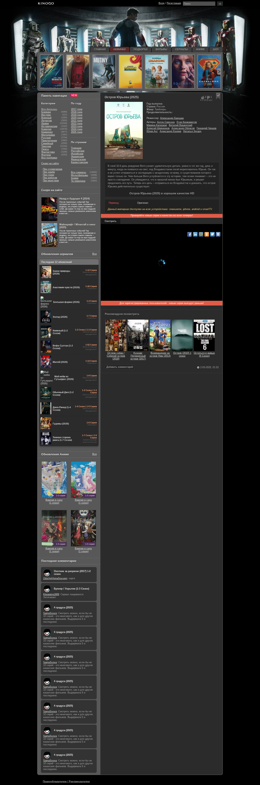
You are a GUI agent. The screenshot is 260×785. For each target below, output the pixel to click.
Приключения (49, 140)
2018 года (76, 112)
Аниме (74, 178)
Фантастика (48, 152)
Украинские (77, 156)
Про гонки (48, 174)
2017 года (76, 109)
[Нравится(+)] (202, 97)
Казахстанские (79, 162)
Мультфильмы (79, 175)
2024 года (76, 129)
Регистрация (174, 3)
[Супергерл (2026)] (209, 71)
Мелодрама (48, 134)
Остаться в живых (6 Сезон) (204, 354)
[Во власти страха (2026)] (51, 71)
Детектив (46, 120)
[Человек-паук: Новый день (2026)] (78, 71)
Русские (46, 137)
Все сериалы (78, 172)
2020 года (76, 117)
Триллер (46, 146)
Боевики (46, 112)
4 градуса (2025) (63, 607)
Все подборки (49, 157)
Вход (161, 3)
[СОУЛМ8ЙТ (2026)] (183, 71)
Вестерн (46, 114)
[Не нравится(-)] (208, 97)
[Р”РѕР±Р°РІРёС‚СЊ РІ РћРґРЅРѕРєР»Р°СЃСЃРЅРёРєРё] (206, 234)
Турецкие (76, 148)
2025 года (76, 132)
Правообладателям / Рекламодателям (66, 781)
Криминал (47, 132)
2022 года (76, 123)
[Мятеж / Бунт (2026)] (104, 71)
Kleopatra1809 (51, 594)
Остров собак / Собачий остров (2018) (116, 356)
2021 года (76, 120)
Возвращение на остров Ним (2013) (160, 354)
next (219, 71)
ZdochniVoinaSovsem (55, 578)
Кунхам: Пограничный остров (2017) (138, 356)
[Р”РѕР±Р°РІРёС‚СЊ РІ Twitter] (212, 234)
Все (94, 253)
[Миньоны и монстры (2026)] (130, 71)
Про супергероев (52, 169)
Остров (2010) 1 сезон (182, 354)
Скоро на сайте (50, 163)
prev (41, 71)
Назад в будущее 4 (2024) (74, 198)
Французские (78, 159)
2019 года (76, 114)
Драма (45, 123)
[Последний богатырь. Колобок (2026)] (156, 71)
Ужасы (45, 149)
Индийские (77, 153)
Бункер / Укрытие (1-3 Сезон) (71, 588)
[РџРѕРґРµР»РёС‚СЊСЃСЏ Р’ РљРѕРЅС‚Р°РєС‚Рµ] (218, 234)
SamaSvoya (50, 613)
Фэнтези (46, 154)
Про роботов (50, 177)
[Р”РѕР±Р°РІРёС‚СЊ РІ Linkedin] (195, 234)
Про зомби (49, 172)
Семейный (47, 143)
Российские (77, 150)
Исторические (49, 126)
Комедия (46, 129)
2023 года (76, 126)
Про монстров (51, 180)
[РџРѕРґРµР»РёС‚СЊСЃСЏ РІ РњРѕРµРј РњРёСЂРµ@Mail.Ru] (201, 234)
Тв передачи (78, 180)
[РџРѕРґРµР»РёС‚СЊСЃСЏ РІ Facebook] (189, 234)
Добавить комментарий (119, 366)
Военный (46, 117)
